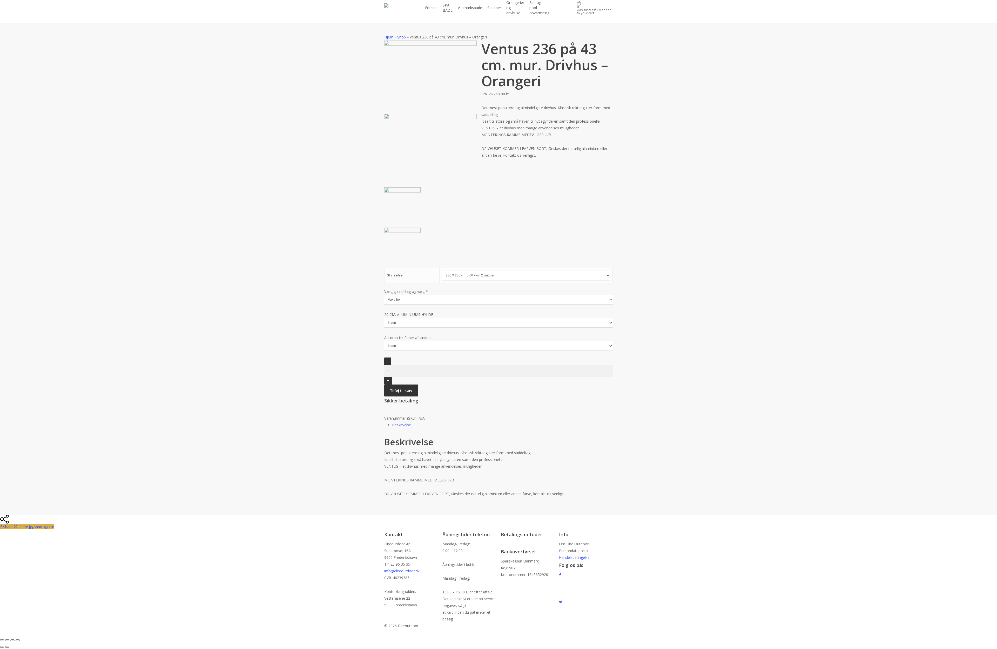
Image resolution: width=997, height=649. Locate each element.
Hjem (388, 37)
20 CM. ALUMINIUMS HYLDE (408, 314)
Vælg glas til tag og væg (406, 291)
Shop (401, 37)
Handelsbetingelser (575, 557)
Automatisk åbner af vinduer (408, 337)
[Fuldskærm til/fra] (7, 640)
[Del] (12, 640)
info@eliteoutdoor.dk (402, 570)
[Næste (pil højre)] (7, 647)
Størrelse (395, 275)
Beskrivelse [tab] (401, 424)
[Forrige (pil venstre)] (2, 647)
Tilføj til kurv (401, 390)
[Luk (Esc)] (18, 640)
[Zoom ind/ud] (2, 640)
